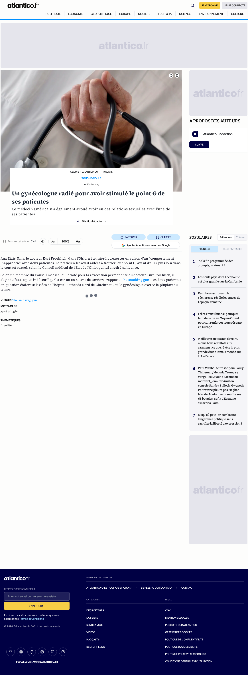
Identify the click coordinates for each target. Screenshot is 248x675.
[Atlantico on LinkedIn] (42, 652)
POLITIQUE (53, 14)
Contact (187, 587)
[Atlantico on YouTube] (63, 652)
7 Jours (240, 237)
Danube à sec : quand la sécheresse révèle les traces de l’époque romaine (219, 298)
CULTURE (237, 14)
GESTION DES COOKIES (178, 632)
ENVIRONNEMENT (211, 14)
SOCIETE (144, 14)
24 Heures (226, 237)
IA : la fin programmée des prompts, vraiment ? (215, 263)
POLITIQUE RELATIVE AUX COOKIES (185, 654)
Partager (131, 237)
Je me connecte (234, 5)
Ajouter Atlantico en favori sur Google (148, 245)
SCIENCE (185, 14)
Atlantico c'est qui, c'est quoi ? (108, 587)
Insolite (108, 171)
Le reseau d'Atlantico (156, 587)
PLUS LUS (204, 248)
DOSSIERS (92, 617)
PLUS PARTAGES (232, 248)
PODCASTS (92, 639)
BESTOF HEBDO (95, 646)
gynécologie (9, 311)
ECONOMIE (76, 14)
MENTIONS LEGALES (177, 617)
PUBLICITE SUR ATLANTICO (181, 624)
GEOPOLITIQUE (101, 14)
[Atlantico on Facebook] (31, 652)
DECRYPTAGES (95, 610)
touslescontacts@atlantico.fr (37, 661)
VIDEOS (90, 632)
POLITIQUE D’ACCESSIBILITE (181, 646)
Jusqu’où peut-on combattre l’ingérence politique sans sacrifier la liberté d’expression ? (220, 419)
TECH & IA (165, 14)
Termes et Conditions (31, 618)
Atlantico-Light (91, 171)
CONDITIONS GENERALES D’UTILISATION (188, 661)
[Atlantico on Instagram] (52, 652)
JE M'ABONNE (210, 5)
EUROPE (125, 14)
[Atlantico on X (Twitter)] (21, 652)
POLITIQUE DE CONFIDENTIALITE (184, 639)
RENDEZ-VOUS (94, 624)
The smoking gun (135, 279)
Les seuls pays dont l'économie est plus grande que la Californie (220, 279)
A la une (74, 171)
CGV (167, 610)
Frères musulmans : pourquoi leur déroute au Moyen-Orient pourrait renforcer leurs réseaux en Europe (220, 320)
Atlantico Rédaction (92, 221)
